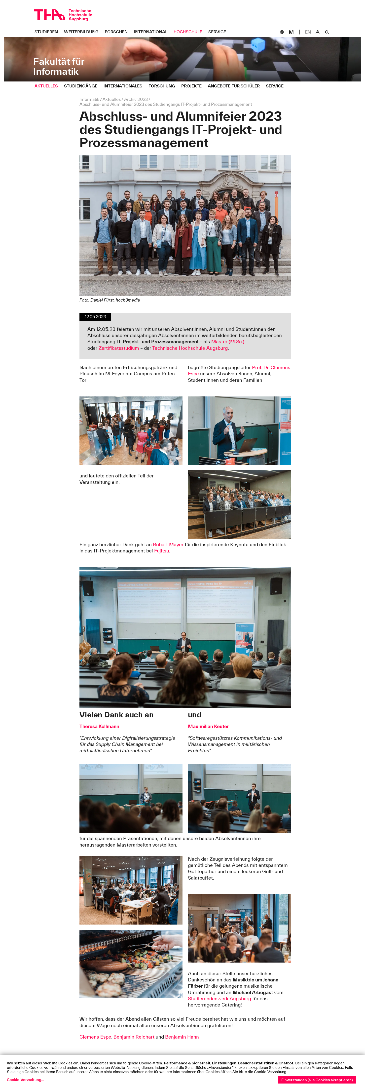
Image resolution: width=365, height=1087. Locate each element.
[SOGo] (282, 32)
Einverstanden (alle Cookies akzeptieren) (317, 1080)
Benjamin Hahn (182, 1037)
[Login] (317, 32)
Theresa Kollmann (99, 726)
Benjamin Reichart (133, 1037)
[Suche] (327, 32)
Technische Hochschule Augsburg (190, 348)
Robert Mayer (168, 544)
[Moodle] (291, 32)
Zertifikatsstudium (119, 348)
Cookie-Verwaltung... (25, 1080)
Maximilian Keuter (208, 726)
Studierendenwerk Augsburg (219, 998)
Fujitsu (161, 550)
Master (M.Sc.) (227, 341)
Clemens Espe (95, 1037)
